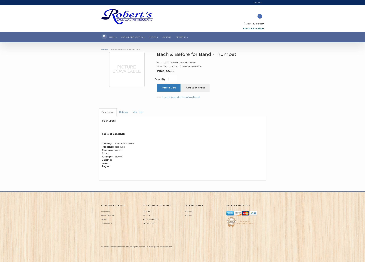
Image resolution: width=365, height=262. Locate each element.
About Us (181, 37)
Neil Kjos (105, 49)
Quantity (160, 79)
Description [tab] (107, 112)
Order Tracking (107, 215)
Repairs (153, 37)
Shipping (147, 211)
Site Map (188, 215)
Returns (146, 215)
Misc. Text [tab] (138, 112)
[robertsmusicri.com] (127, 16)
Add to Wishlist (195, 87)
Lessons (166, 37)
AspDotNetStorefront (164, 247)
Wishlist (104, 219)
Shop (112, 37)
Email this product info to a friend (181, 97)
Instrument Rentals (132, 37)
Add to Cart (169, 87)
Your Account (106, 223)
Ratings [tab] (123, 112)
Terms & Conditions (151, 219)
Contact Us (105, 211)
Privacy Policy (149, 223)
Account (257, 3)
